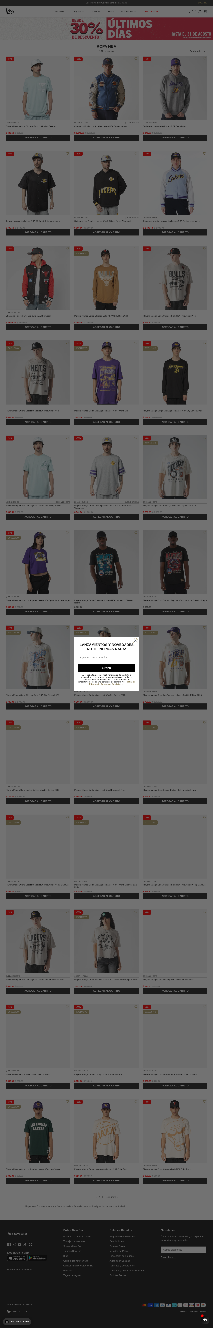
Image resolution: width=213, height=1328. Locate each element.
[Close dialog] (135, 640)
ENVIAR (106, 668)
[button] (17, 1321)
